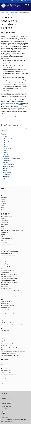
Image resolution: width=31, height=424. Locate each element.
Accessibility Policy (6, 398)
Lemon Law (3, 259)
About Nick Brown (5, 214)
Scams (6, 168)
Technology (6, 174)
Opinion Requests (5, 364)
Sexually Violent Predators (6, 288)
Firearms (5, 151)
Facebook (3, 201)
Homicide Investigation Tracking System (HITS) (11, 290)
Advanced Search (5, 130)
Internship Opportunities (6, 380)
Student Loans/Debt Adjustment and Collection (11, 317)
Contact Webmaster (6, 408)
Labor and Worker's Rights (12, 158)
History (2, 228)
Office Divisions (4, 220)
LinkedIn (3, 205)
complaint (14, 110)
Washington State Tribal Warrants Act (9, 282)
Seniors (5, 170)
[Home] (3, 5)
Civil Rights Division (5, 268)
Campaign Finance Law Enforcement (9, 278)
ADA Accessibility (15, 0)
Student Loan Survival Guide (7, 343)
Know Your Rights (5, 330)
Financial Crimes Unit (5, 292)
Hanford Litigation (5, 272)
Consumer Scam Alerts (6, 332)
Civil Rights (7, 141)
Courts (6, 145)
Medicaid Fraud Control (6, 257)
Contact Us (3, 218)
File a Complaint (4, 334)
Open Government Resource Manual (9, 347)
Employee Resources (6, 401)
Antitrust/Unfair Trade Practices (8, 255)
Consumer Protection (10, 143)
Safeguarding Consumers (6, 253)
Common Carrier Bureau (14, 103)
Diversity (3, 382)
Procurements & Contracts (6, 238)
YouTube (3, 209)
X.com (2, 207)
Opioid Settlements (5, 315)
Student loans (7, 172)
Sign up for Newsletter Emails (7, 338)
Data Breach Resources (6, 349)
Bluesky (2, 199)
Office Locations (4, 222)
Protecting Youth (4, 263)
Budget (2, 226)
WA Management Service (6, 378)
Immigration (6, 156)
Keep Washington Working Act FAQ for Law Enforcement (13, 351)
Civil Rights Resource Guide (7, 345)
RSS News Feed (4, 194)
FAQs (2, 236)
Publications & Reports (6, 341)
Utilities (6, 176)
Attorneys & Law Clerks (6, 372)
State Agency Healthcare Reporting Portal (10, 355)
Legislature (7, 160)
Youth (4, 178)
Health (6, 152)
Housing (5, 154)
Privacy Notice (4, 242)
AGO (5, 137)
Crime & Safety (4, 284)
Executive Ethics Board (6, 336)
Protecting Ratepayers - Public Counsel (9, 261)
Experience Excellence (6, 370)
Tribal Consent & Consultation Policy (8, 246)
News (7, 12)
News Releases (13, 12)
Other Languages (26, 0)
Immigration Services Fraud (7, 319)
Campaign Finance (9, 139)
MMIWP (5, 162)
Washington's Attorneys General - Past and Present (12, 230)
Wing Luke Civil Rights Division (7, 305)
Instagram (3, 203)
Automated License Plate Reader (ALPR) (9, 296)
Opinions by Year (4, 361)
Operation (3, 137)
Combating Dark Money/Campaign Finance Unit (11, 313)
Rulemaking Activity (5, 244)
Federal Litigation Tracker (6, 301)
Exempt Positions (5, 376)
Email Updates (4, 197)
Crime (6, 147)
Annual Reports (4, 224)
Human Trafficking (5, 309)
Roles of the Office (5, 232)
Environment (7, 149)
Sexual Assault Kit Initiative (7, 311)
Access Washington (6, 406)
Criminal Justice (4, 286)
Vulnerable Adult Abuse (6, 321)
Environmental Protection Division (8, 270)
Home (2, 12)
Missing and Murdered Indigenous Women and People (12, 324)
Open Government (8, 164)
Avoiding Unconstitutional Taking (8, 340)
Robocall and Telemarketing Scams (8, 322)
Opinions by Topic (5, 363)
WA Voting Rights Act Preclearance (8, 353)
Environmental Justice (6, 307)
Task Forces (3, 234)
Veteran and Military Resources (7, 276)
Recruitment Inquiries (5, 386)
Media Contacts (4, 190)
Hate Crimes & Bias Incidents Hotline (9, 274)
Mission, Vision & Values (6, 216)
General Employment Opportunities (8, 374)
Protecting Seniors (5, 265)
